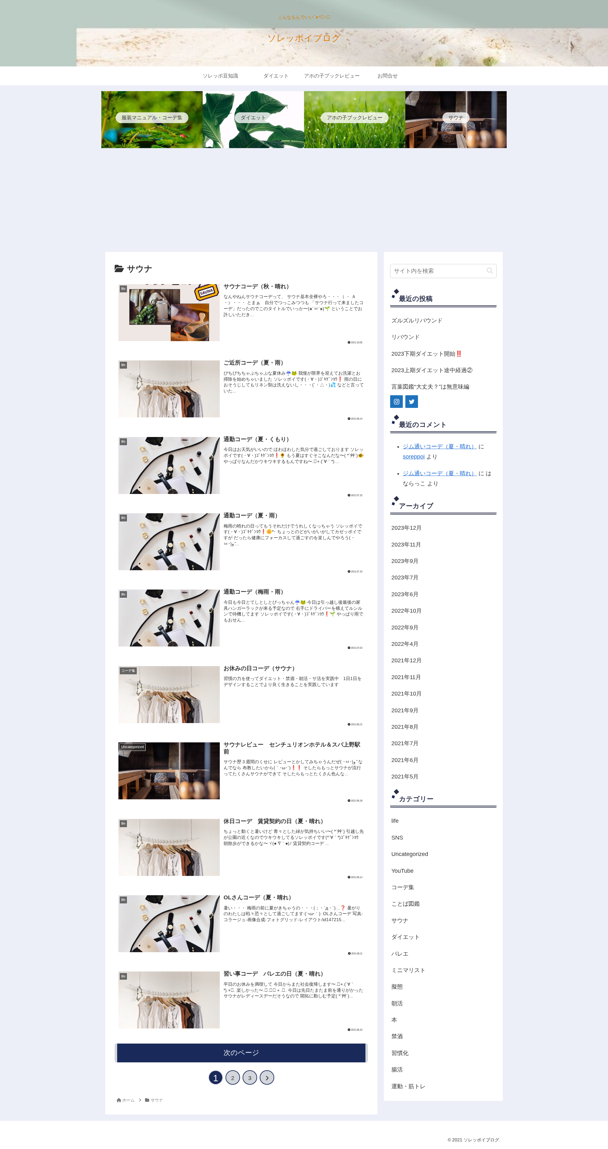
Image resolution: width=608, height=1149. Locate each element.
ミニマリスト (408, 970)
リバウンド (405, 337)
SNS (397, 837)
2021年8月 (405, 727)
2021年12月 (406, 660)
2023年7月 (405, 577)
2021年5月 (405, 776)
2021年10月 (406, 693)
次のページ (241, 1053)
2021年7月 (405, 743)
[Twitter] (411, 401)
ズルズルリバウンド (417, 320)
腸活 (397, 1069)
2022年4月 (405, 644)
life (395, 821)
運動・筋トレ (408, 1086)
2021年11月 (406, 677)
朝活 (397, 1003)
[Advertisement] (304, 200)
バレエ (399, 954)
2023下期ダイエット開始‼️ (426, 354)
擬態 (397, 987)
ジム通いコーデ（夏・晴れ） (440, 446)
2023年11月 (406, 544)
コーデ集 (402, 887)
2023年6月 (405, 594)
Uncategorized (409, 854)
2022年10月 (406, 611)
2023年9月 (405, 561)
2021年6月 (405, 760)
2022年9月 (405, 627)
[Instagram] (396, 401)
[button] (490, 271)
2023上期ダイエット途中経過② (431, 370)
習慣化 (399, 1053)
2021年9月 (405, 710)
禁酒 (397, 1036)
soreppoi (414, 456)
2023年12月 (406, 528)
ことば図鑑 (405, 904)
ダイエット (405, 937)
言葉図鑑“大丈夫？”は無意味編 (430, 387)
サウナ (399, 920)
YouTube (402, 871)
